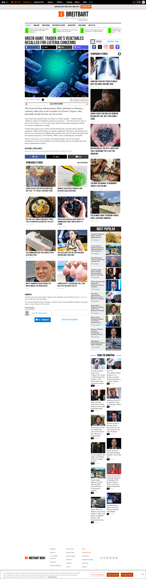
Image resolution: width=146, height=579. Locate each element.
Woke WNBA (82, 25)
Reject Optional (113, 575)
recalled (41, 123)
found (26, 125)
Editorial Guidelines (55, 565)
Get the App (85, 556)
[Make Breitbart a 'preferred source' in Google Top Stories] (79, 100)
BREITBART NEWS (37, 558)
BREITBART (77, 14)
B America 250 (38, 2)
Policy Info (53, 562)
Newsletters (27, 2)
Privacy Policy (70, 552)
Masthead (53, 549)
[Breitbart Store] (91, 2)
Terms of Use (70, 549)
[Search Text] (133, 2)
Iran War (36, 25)
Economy (69, 2)
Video (85, 2)
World (77, 2)
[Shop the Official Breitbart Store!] (113, 41)
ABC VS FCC (91, 25)
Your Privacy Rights (97, 575)
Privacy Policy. (52, 577)
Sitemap (84, 566)
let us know (82, 297)
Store (83, 549)
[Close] (143, 574)
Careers (68, 566)
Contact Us (69, 563)
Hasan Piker (71, 25)
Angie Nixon (46, 25)
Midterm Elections (58, 25)
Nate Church (30, 99)
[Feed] (116, 557)
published (42, 139)
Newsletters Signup (87, 559)
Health (27, 151)
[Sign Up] (86, 6)
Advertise (69, 559)
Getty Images (84, 96)
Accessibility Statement (53, 557)
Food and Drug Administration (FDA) (47, 151)
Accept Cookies (127, 575)
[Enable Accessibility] (144, 2)
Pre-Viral (32, 151)
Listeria (61, 151)
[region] (73, 574)
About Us (52, 552)
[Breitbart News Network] (92, 41)
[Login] (138, 2)
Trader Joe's (68, 151)
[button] (4, 2)
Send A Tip (85, 563)
